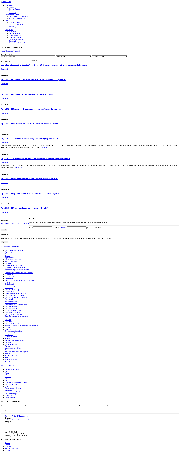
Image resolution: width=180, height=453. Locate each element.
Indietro (7, 65)
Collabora (8, 446)
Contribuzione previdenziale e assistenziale (19, 273)
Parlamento (8, 390)
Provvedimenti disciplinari (13, 331)
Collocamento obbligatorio (13, 265)
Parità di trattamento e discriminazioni (17, 318)
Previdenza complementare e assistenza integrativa (21, 325)
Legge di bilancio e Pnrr (13, 310)
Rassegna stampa (14, 11)
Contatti (7, 445)
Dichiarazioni (9, 278)
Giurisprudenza (10, 375)
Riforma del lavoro (11, 337)
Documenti (12, 31)
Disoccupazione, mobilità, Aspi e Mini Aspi (19, 280)
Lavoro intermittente (11, 306)
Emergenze (8, 282)
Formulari (12, 41)
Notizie (11, 7)
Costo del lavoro (10, 276)
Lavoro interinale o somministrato (16, 305)
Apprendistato (9, 258)
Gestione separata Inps (12, 290)
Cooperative (9, 274)
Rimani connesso (95, 227)
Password (60, 227)
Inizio (2, 65)
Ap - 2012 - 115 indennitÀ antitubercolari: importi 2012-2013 (27, 94)
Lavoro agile (9, 299)
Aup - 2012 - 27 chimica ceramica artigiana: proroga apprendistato (29, 138)
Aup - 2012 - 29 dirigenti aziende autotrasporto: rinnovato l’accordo (58, 65)
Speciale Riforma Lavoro (17, 28)
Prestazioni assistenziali (12, 323)
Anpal (7, 373)
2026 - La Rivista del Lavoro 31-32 (16, 416)
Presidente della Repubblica (14, 392)
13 (20, 65)
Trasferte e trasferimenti (12, 355)
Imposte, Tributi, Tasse (12, 291)
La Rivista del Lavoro (12, 15)
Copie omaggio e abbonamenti (19, 16)
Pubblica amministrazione (13, 333)
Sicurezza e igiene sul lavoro (14, 340)
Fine (27, 65)
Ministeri (8, 386)
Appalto (7, 256)
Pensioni (8, 320)
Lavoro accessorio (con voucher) (16, 297)
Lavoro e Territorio (11, 384)
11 (17, 65)
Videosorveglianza (11, 359)
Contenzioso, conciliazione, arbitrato (17, 269)
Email (31, 227)
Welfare (7, 361)
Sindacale (8, 342)
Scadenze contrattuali (16, 24)
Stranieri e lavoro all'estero (13, 348)
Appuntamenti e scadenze (13, 259)
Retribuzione (9, 335)
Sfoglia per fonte (8, 365)
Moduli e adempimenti (12, 312)
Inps (6, 380)
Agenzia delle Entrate (12, 369)
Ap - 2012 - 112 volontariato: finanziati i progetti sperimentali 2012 (29, 179)
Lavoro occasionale (11, 308)
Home (3, 51)
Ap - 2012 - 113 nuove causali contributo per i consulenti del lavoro (29, 124)
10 (15, 65)
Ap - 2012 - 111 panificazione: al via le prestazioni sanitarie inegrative (30, 193)
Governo (8, 377)
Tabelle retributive (15, 37)
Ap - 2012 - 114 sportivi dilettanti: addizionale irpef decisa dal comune (31, 109)
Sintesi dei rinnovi (15, 35)
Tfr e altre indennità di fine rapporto (16, 352)
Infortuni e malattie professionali (15, 293)
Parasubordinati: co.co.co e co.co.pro (17, 316)
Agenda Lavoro (14, 22)
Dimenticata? (63, 227)
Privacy (7, 327)
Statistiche (8, 346)
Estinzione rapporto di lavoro (14, 286)
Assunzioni (8, 263)
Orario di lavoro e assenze (13, 314)
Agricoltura (8, 252)
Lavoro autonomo (11, 301)
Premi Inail (8, 322)
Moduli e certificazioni (16, 39)
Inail (6, 379)
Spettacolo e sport (11, 344)
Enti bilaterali (9, 284)
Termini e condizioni (12, 448)
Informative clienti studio (17, 43)
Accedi (7, 443)
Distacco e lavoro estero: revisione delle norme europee (23, 420)
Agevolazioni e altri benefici (14, 250)
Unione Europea (10, 397)
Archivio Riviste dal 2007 (17, 18)
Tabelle (11, 26)
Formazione (9, 288)
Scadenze (8, 338)
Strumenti (8, 20)
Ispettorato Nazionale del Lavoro (16, 382)
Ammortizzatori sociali (12, 254)
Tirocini (7, 353)
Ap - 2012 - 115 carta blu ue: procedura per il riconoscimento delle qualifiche (33, 80)
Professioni (8, 329)
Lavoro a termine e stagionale (14, 295)
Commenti (12, 13)
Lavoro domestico (11, 303)
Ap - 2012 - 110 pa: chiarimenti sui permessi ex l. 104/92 (24, 208)
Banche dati (9, 30)
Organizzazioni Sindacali (13, 388)
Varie (6, 357)
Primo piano (9, 5)
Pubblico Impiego (11, 394)
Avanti (24, 65)
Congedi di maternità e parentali (15, 267)
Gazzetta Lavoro (14, 9)
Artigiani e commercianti (13, 261)
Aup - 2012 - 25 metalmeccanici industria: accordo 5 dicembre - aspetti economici (35, 159)
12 (18, 65)
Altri (6, 371)
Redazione (8, 395)
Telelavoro (8, 350)
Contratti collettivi (15, 33)
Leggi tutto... (45, 147)
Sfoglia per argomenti (10, 246)
